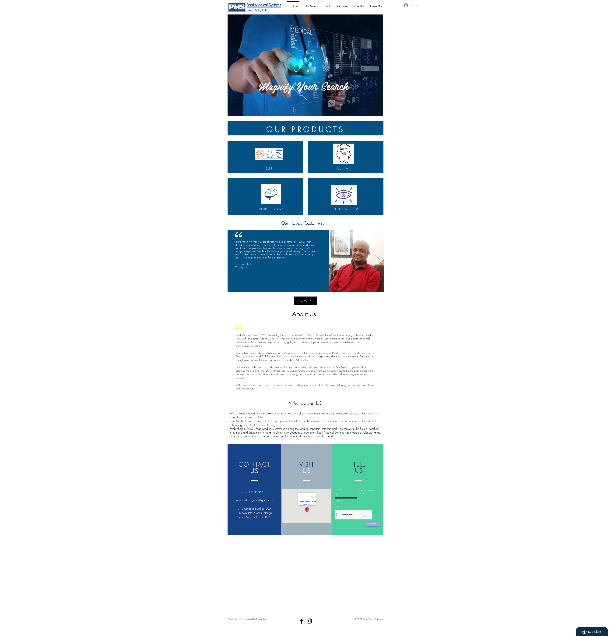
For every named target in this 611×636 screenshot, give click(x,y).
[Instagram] (309, 621)
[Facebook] (301, 621)
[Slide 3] (309, 287)
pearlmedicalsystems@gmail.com (254, 500)
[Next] (378, 260)
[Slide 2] (305, 287)
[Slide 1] (301, 287)
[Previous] (232, 260)
